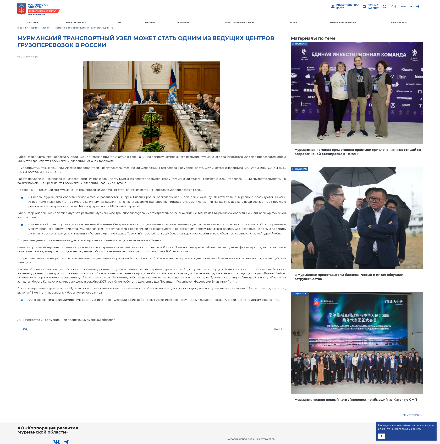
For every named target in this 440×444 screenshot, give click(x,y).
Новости (46, 27)
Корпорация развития (343, 22)
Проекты (150, 22)
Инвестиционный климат (239, 22)
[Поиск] (385, 6)
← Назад (23, 329)
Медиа (293, 22)
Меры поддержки (76, 22)
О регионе (32, 22)
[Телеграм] (417, 6)
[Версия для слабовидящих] (394, 6)
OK (382, 436)
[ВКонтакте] (411, 6)
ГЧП (119, 22)
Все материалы (411, 415)
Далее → (280, 329)
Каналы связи (399, 22)
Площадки (183, 22)
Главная (21, 27)
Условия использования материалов (251, 439)
